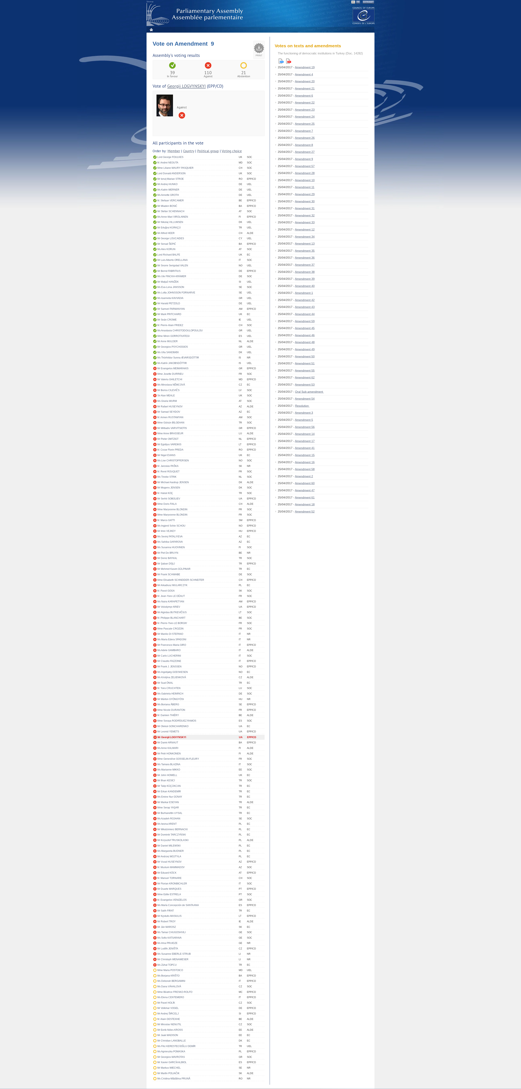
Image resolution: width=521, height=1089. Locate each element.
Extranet (368, 2)
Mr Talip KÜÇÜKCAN (169, 786)
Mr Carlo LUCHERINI (169, 655)
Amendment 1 (304, 292)
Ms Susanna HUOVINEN (171, 547)
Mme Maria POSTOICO (170, 970)
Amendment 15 (305, 455)
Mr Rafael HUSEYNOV (170, 406)
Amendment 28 (305, 173)
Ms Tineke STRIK (166, 476)
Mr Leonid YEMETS (168, 731)
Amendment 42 (305, 300)
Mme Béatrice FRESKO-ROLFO (174, 992)
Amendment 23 (305, 109)
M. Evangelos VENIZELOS (172, 899)
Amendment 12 (305, 229)
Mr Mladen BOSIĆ (167, 206)
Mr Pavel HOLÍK (166, 1002)
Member (173, 151)
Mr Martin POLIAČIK (168, 1073)
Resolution (302, 405)
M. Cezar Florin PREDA (170, 449)
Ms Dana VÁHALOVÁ (169, 986)
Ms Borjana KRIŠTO (168, 975)
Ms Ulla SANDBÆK (168, 352)
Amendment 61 (305, 497)
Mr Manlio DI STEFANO (170, 634)
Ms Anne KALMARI (167, 748)
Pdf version (288, 61)
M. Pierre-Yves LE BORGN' (172, 623)
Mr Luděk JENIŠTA (167, 948)
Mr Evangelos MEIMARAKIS (172, 368)
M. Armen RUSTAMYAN (170, 417)
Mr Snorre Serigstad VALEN (172, 265)
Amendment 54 (305, 398)
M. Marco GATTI (166, 520)
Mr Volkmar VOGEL (168, 1008)
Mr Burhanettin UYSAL (169, 813)
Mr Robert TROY (166, 921)
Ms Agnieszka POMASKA (171, 1051)
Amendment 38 (305, 271)
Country (188, 151)
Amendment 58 (305, 469)
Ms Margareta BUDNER (170, 851)
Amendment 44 (305, 314)
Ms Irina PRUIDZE (167, 943)
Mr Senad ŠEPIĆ (166, 243)
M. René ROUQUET (168, 471)
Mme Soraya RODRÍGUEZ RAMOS (176, 720)
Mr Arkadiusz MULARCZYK (172, 585)
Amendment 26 (305, 137)
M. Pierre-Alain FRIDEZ (170, 325)
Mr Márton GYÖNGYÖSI (170, 699)
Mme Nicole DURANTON (171, 710)
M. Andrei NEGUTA (167, 162)
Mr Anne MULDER (167, 341)
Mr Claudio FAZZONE (169, 661)
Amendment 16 (305, 462)
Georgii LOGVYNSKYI (186, 86)
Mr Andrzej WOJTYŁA (169, 856)
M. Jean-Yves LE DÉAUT (171, 596)
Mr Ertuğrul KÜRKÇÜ (169, 227)
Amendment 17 (305, 441)
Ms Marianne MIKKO (168, 769)
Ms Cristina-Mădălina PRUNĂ (173, 1078)
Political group (208, 151)
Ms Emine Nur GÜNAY (169, 796)
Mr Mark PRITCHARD (169, 314)
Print (259, 55)
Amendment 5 (304, 419)
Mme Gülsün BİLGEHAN (170, 422)
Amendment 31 (305, 208)
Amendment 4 (304, 74)
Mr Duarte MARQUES (169, 888)
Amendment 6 (304, 95)
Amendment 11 (304, 187)
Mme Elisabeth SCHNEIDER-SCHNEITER (180, 580)
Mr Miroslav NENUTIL (169, 1024)
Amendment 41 (305, 448)
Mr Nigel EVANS (166, 455)
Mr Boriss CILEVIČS (168, 390)
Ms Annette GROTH (168, 195)
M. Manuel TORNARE (169, 878)
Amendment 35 (305, 250)
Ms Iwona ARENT (167, 823)
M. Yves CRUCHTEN (169, 688)
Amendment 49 (305, 349)
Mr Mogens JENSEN (168, 487)
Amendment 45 (305, 328)
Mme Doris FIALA (167, 504)
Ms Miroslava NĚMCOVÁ (171, 384)
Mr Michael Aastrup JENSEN (173, 482)
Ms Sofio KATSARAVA (169, 937)
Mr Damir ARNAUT (167, 742)
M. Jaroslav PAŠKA (167, 466)
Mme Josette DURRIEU (170, 374)
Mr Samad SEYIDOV (168, 411)
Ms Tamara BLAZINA (168, 764)
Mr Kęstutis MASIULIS (169, 916)
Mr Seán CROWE (167, 319)
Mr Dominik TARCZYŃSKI (171, 834)
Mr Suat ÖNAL (165, 682)
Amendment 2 (304, 476)
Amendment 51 (305, 363)
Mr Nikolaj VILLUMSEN (170, 222)
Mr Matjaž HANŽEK (168, 281)
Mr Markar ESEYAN (168, 802)
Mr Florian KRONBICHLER (172, 883)
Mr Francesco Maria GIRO (171, 645)
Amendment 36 (305, 257)
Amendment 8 (304, 145)
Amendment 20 (305, 81)
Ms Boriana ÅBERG (168, 704)
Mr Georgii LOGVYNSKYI (172, 737)
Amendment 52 (305, 511)
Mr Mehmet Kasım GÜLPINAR (173, 569)
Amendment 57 (305, 166)
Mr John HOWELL (167, 775)
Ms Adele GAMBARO (169, 650)
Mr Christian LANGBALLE (171, 1040)
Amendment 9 (304, 159)
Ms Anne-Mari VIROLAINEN (172, 216)
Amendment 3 (304, 412)
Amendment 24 (305, 116)
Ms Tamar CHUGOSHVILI (171, 932)
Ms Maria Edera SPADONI (171, 639)
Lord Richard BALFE (168, 254)
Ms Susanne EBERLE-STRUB (174, 953)
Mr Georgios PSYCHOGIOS (172, 346)
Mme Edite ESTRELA (169, 894)
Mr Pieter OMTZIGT (167, 439)
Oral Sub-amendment (309, 391)
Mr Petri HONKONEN (169, 753)
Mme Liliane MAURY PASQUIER (175, 167)
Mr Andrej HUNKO (167, 184)
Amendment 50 (305, 356)
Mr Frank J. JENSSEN (169, 666)
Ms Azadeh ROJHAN (168, 818)
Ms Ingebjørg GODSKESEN (172, 672)
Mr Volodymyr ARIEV (168, 606)
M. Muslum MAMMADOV (171, 867)
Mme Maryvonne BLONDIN (172, 509)
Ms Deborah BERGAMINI (171, 981)
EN (353, 2)
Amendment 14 (305, 433)
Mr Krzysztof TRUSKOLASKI (172, 840)
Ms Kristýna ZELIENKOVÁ (171, 677)
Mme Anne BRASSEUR (170, 433)
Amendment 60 (305, 483)
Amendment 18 (305, 504)
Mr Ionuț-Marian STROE (170, 178)
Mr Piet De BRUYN (167, 552)
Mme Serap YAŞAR (168, 807)
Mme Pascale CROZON (170, 628)
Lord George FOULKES (170, 157)
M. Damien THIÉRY (168, 715)
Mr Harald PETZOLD (168, 303)
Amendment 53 (305, 384)
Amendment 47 (305, 490)
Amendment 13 (305, 243)
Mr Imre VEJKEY (166, 531)
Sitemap (150, 2)
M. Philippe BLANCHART (171, 617)
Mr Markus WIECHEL (169, 1067)
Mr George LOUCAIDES (170, 238)
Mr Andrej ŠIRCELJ (168, 1013)
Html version (281, 61)
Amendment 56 (305, 427)
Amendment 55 (305, 370)
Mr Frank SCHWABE (168, 574)
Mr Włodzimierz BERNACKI (172, 829)
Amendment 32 (305, 215)
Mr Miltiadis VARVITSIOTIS (172, 428)
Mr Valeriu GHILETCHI (169, 379)
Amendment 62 (305, 377)
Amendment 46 (305, 335)
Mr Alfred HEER (166, 233)
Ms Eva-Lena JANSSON (170, 287)
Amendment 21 (305, 88)
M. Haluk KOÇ (165, 493)
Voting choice (232, 151)
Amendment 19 (305, 67)
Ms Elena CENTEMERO (170, 997)
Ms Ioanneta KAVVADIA (170, 298)
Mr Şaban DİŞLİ (166, 563)
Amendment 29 (305, 194)
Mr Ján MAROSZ (166, 927)
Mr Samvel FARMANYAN (171, 309)
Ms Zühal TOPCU (167, 964)
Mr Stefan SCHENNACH (170, 211)
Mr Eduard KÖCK (166, 872)
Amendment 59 (305, 321)
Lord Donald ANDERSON (171, 173)
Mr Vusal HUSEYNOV (169, 861)
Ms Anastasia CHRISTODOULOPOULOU (180, 330)
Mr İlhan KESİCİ (166, 780)
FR (358, 2)
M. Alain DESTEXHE (168, 1019)
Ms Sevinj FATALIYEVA (170, 536)
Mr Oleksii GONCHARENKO (172, 726)
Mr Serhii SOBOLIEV (168, 498)
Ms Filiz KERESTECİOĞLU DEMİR (176, 1046)
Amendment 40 (305, 286)
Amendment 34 (305, 236)
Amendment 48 (305, 342)
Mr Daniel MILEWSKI (169, 845)
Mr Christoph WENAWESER (172, 959)
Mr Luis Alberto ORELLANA (172, 260)
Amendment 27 (305, 151)
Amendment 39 (305, 278)
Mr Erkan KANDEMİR (169, 791)
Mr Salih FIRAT (165, 910)
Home (151, 29)
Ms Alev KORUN (166, 249)
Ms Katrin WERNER (168, 189)
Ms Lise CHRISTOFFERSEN (173, 460)
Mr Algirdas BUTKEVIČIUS (172, 612)
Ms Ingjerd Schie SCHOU (171, 525)
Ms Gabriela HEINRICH (170, 693)
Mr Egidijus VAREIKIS (169, 444)
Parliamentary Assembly (196, 14)
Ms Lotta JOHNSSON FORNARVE (176, 292)
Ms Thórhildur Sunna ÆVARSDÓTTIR (178, 357)
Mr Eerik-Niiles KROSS (170, 1029)
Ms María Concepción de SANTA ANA (178, 905)
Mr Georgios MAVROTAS (171, 1057)
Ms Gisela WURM (167, 401)
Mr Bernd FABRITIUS (169, 271)
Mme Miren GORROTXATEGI (173, 336)
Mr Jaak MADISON (167, 1035)
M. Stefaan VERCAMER (170, 200)
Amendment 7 (304, 130)
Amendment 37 (305, 264)
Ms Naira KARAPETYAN (170, 601)
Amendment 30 (305, 201)
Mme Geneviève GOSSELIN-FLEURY (178, 758)
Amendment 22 (305, 102)
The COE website (363, 15)
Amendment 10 (305, 180)
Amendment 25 (305, 123)
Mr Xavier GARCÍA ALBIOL (172, 1062)
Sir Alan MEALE (166, 395)
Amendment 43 (305, 307)
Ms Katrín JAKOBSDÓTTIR (172, 363)
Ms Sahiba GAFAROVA (170, 541)
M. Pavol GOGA (166, 590)
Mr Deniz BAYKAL (167, 558)
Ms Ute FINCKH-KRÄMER (171, 276)
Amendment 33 (305, 222)
